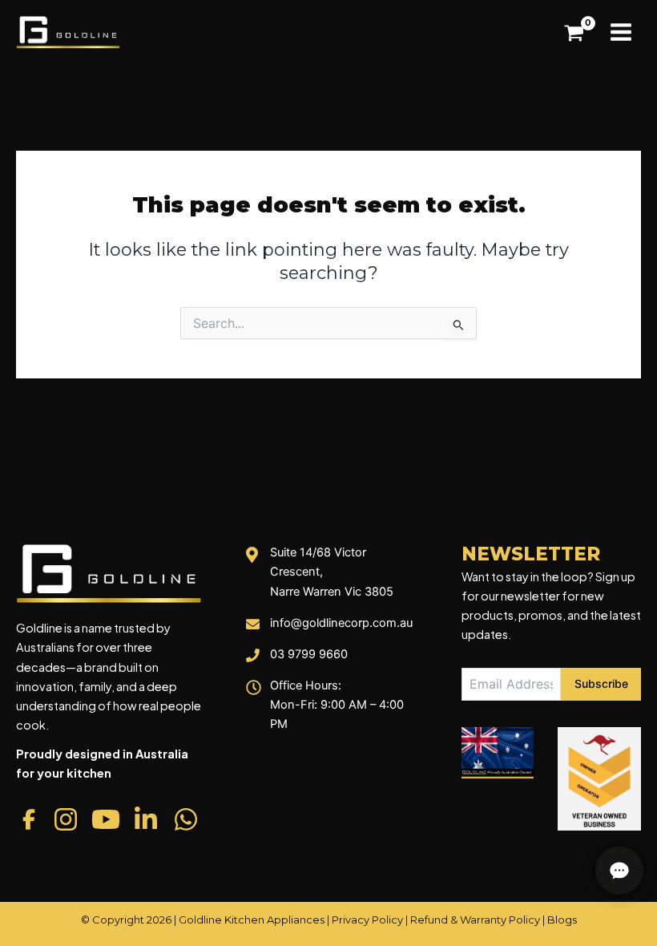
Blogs (562, 919)
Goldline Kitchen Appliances (251, 919)
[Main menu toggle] (621, 32)
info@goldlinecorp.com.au (341, 623)
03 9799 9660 (309, 654)
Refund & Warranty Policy (475, 919)
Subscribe (601, 683)
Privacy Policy (367, 919)
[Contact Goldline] (619, 870)
